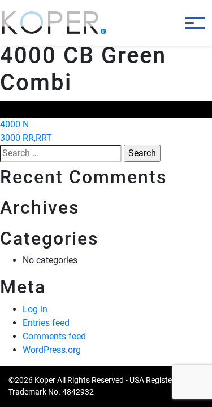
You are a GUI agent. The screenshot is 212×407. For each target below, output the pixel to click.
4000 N (14, 124)
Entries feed (46, 322)
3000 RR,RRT (26, 137)
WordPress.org (52, 349)
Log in (35, 309)
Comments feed (54, 336)
